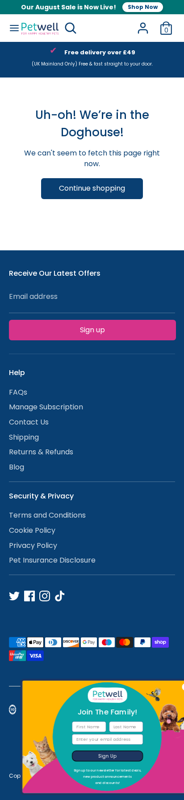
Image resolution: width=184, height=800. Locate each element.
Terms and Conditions (47, 515)
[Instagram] (44, 596)
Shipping (24, 437)
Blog (16, 467)
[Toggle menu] (10, 28)
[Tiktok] (59, 596)
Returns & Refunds (41, 452)
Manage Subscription (46, 407)
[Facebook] (29, 596)
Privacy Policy (33, 545)
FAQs (18, 392)
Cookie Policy (32, 530)
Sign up (92, 330)
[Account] (143, 24)
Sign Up (96, 756)
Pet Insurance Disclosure (52, 560)
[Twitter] (14, 596)
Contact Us (29, 422)
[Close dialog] (174, 687)
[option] (92, 60)
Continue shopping (92, 188)
